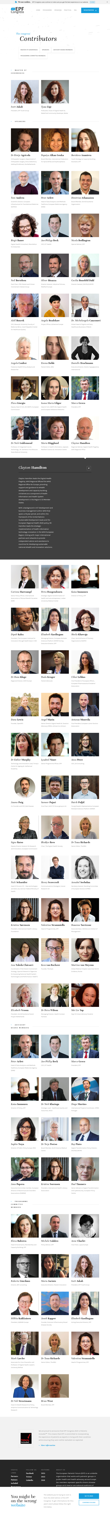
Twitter (29, 1477)
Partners (14, 1476)
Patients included (14, 1481)
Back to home (17, 10)
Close (92, 2)
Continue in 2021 (88, 1502)
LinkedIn (29, 1480)
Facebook (30, 1473)
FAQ (75, 10)
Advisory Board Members (63, 50)
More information (48, 1445)
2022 (43, 1477)
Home (38, 10)
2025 (43, 1473)
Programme (47, 10)
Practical (67, 10)
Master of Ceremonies (29, 50)
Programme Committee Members (33, 56)
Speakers (57, 10)
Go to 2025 (89, 1496)
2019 (43, 1480)
